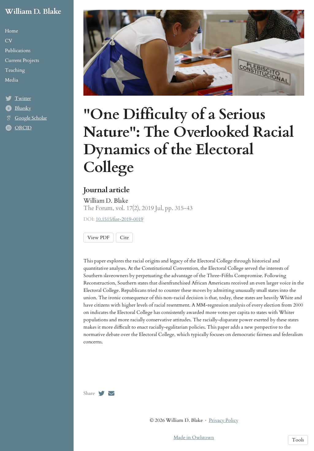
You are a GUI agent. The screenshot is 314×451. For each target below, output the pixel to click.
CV (8, 40)
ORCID (23, 127)
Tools (298, 440)
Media (11, 80)
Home (11, 31)
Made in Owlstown (194, 437)
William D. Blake (33, 11)
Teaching (15, 70)
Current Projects (22, 60)
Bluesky (23, 108)
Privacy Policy (223, 420)
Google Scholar (31, 118)
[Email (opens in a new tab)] (111, 393)
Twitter (23, 98)
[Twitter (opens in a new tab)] (101, 393)
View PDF (98, 237)
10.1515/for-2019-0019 (119, 219)
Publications (17, 50)
